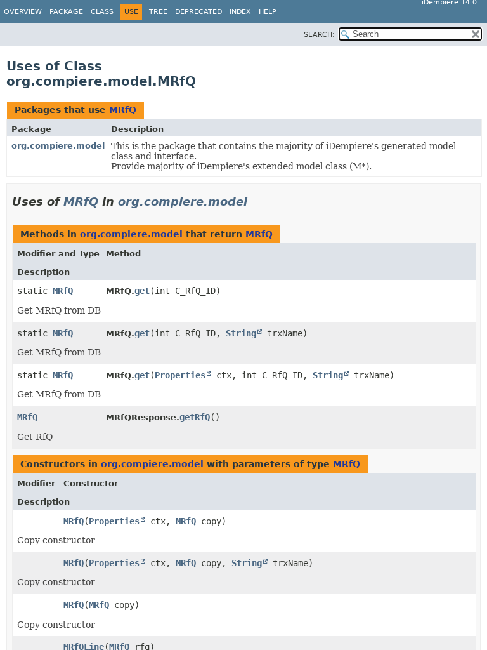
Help (267, 12)
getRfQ (194, 417)
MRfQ (122, 110)
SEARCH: (319, 34)
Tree (158, 12)
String (241, 333)
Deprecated (198, 12)
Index (240, 12)
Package (66, 12)
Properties (180, 375)
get (142, 291)
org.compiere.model (58, 145)
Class (102, 12)
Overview (23, 12)
